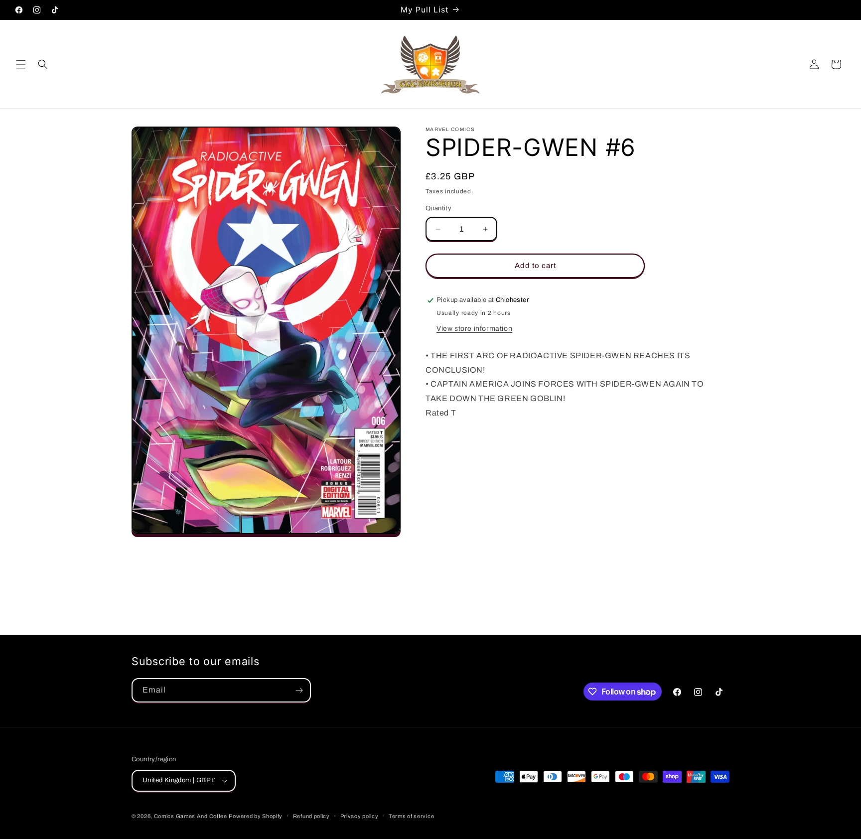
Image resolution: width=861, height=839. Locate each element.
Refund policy (311, 816)
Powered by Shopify (256, 816)
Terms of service (411, 816)
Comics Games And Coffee (190, 816)
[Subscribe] (299, 690)
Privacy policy (359, 816)
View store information (474, 328)
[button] (21, 64)
